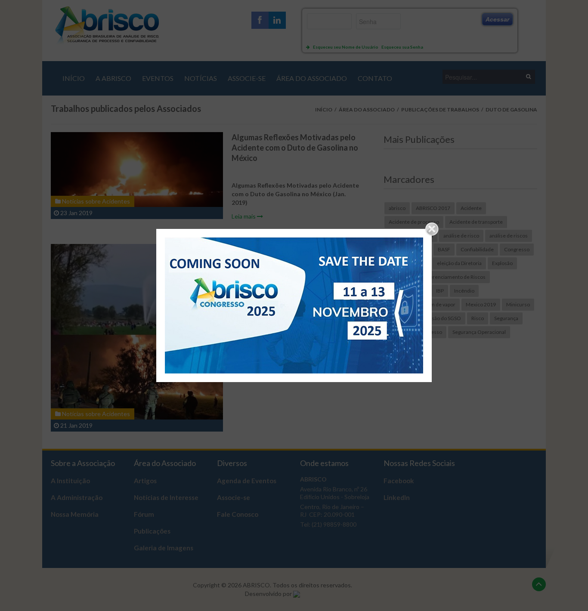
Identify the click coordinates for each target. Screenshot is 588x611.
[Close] (431, 229)
